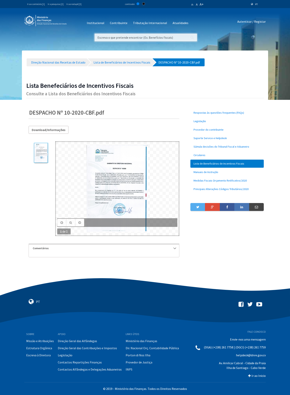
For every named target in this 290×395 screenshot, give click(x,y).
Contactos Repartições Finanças (80, 362)
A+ (202, 4)
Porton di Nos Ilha (138, 355)
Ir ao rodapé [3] (73, 4)
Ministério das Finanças (141, 341)
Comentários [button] (41, 248)
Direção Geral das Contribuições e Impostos (87, 348)
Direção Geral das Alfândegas (77, 341)
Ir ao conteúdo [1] (36, 4)
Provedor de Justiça (139, 362)
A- (192, 4)
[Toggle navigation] (73, 21)
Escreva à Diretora (38, 355)
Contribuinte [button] (118, 23)
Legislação (65, 355)
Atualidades (180, 23)
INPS (129, 369)
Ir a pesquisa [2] (56, 4)
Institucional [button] (95, 23)
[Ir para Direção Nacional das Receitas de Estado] (46, 20)
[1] (41, 152)
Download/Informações (48, 130)
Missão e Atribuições (40, 341)
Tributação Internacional (150, 23)
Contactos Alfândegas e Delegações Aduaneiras (90, 369)
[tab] (104, 248)
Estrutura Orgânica (39, 348)
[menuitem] (227, 113)
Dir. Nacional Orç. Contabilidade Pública (152, 348)
